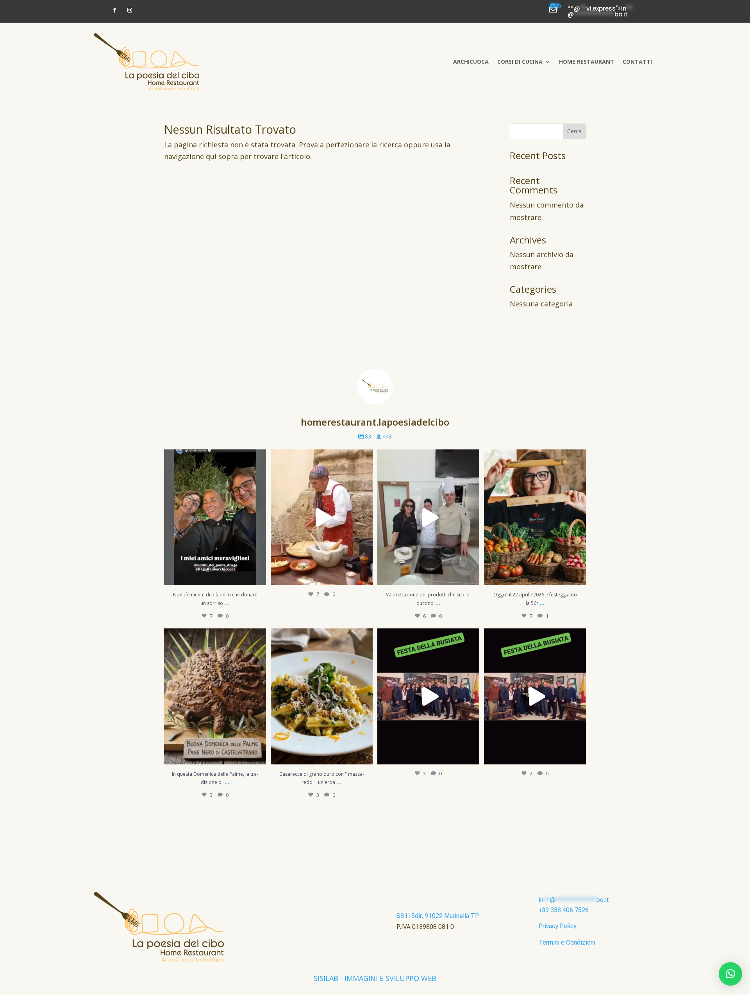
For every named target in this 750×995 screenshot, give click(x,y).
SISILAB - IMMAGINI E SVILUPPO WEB (375, 978)
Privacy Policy (558, 926)
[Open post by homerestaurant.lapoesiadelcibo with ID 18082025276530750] (428, 517)
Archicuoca (471, 61)
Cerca (574, 131)
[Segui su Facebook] (114, 10)
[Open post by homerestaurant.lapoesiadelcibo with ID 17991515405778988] (215, 696)
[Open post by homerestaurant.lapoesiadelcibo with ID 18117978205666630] (322, 517)
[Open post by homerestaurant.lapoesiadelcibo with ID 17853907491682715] (322, 696)
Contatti (637, 61)
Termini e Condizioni (567, 942)
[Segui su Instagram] (129, 10)
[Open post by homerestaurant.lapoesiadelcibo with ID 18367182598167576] (535, 696)
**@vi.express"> (555, 7)
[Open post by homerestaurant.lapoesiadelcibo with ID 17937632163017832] (428, 696)
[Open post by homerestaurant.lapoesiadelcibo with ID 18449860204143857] (215, 517)
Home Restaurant (586, 61)
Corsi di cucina (520, 61)
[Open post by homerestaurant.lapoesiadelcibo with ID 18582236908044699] (535, 517)
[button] (730, 974)
